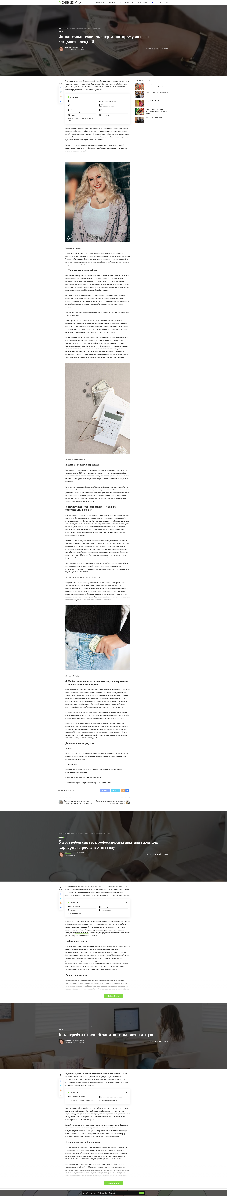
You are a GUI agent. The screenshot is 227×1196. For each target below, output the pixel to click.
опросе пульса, (78, 946)
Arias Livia (68, 47)
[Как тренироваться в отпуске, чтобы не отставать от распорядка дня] (139, 86)
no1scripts (70, 3)
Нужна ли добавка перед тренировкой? (157, 92)
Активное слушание (75, 913)
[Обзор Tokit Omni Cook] (139, 120)
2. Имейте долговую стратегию (78, 105)
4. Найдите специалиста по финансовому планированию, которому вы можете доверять (81, 111)
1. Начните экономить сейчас (109, 101)
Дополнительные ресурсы (108, 110)
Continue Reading (113, 996)
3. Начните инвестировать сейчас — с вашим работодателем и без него (113, 106)
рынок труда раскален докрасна (76, 927)
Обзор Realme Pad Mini (153, 101)
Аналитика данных (106, 907)
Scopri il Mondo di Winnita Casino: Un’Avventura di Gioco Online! (156, 111)
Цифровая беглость (74, 906)
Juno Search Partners (81, 933)
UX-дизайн (72, 910)
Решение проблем (106, 910)
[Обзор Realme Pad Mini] (139, 103)
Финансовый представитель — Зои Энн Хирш (80, 119)
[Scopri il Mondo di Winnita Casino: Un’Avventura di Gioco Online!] (139, 111)
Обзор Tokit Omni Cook (154, 117)
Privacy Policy (103, 1193)
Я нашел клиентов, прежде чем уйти (111, 1097)
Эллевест (72, 115)
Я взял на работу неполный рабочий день (81, 1100)
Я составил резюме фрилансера (78, 1096)
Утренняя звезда (106, 115)
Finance (61, 31)
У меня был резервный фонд (109, 1100)
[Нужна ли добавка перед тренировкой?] (139, 94)
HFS (92, 946)
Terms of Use (112, 1193)
